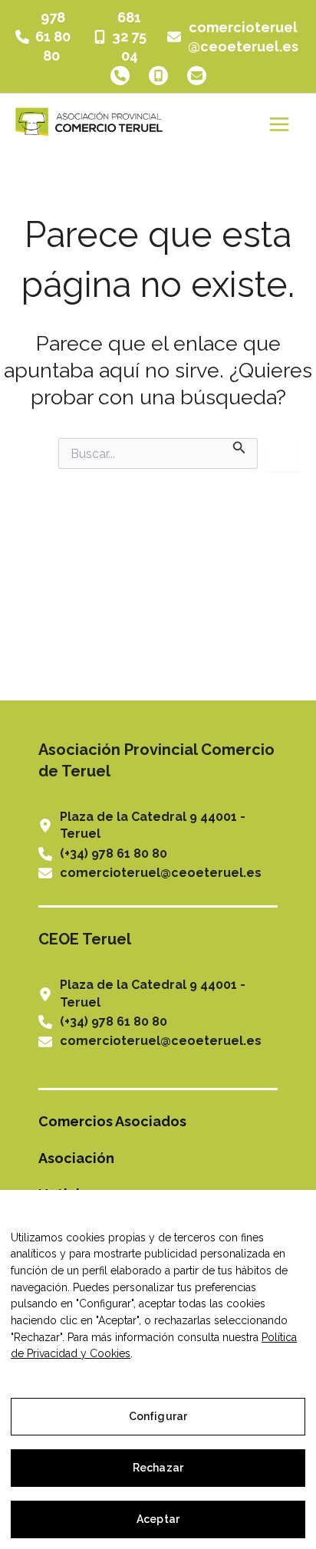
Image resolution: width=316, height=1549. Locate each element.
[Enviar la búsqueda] (239, 446)
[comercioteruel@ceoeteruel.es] (234, 37)
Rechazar (158, 1468)
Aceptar (158, 1519)
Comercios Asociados (112, 1121)
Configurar (158, 1416)
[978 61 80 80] (44, 37)
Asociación (76, 1158)
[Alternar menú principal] (279, 124)
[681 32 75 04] (121, 37)
